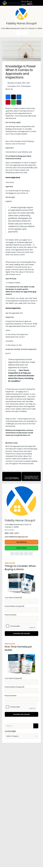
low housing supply (13, 122)
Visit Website (21, 542)
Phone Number (11, 615)
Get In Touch (21, 548)
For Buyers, (12, 86)
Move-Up (9, 89)
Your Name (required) (13, 597)
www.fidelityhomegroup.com (16, 537)
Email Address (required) (14, 606)
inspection (10, 317)
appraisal (9, 186)
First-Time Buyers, (24, 86)
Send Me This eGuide (21, 634)
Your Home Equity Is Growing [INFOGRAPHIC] (11, 478)
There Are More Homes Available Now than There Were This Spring (31, 477)
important (10, 148)
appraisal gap (11, 278)
